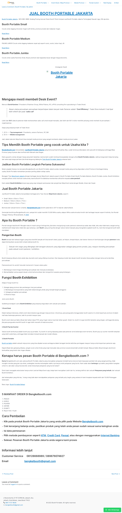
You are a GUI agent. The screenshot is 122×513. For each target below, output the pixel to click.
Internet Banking (110, 435)
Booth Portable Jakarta (9, 19)
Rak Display (107, 3)
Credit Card (53, 435)
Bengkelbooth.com (92, 421)
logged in (14, 484)
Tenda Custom (94, 3)
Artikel (116, 3)
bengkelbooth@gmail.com (40, 461)
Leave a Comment (8, 7)
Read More (5, 33)
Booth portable (7, 343)
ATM (43, 435)
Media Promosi (79, 3)
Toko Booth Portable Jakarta (51, 159)
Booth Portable (42, 3)
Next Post (116, 474)
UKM (27, 215)
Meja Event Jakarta (18, 176)
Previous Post (7, 474)
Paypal (65, 435)
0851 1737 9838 (10, 503)
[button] (48, 3)
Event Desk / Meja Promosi (60, 3)
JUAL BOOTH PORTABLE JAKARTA (61, 13)
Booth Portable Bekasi (17, 384)
